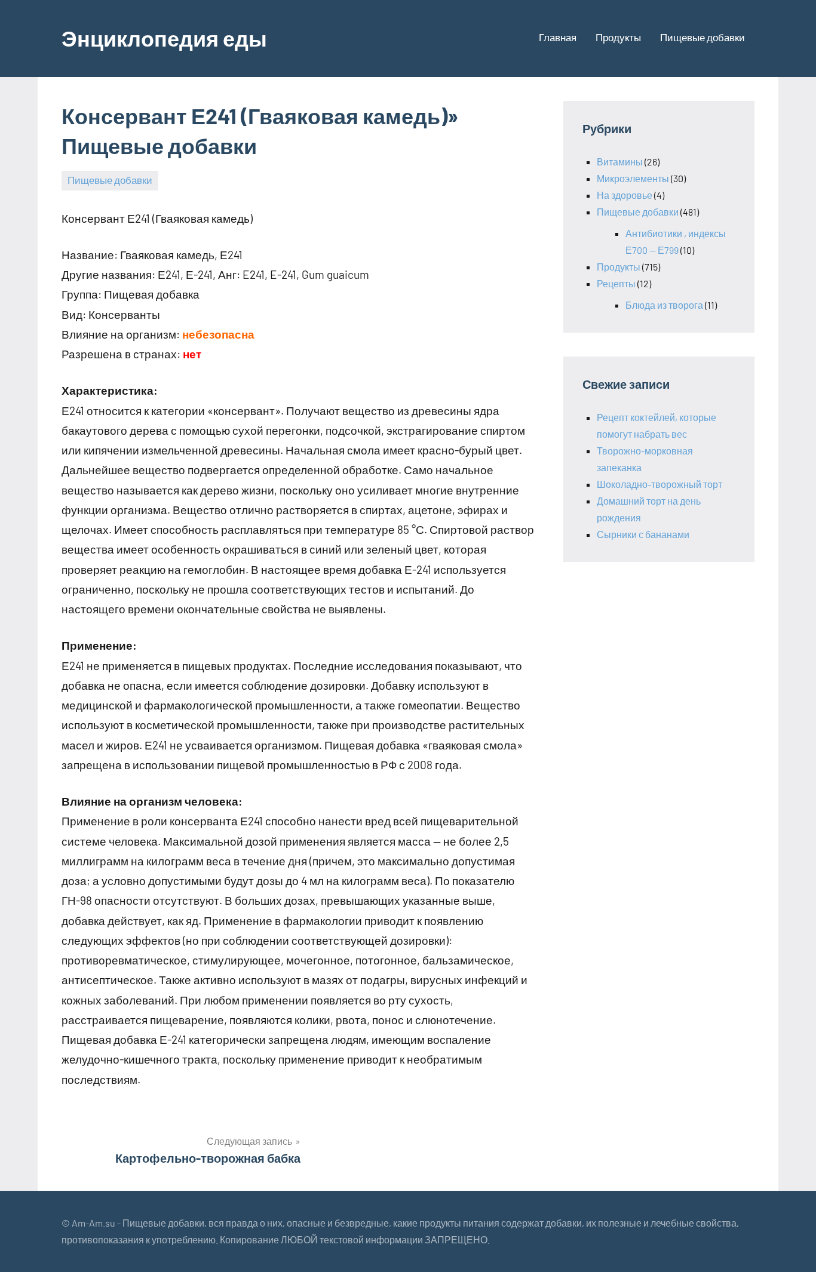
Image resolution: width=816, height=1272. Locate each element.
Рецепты (616, 283)
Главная (557, 37)
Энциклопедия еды (164, 38)
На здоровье (624, 195)
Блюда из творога (664, 305)
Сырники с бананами (643, 534)
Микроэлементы (633, 178)
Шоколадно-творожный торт (659, 484)
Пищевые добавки (702, 37)
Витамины (620, 161)
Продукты (618, 37)
